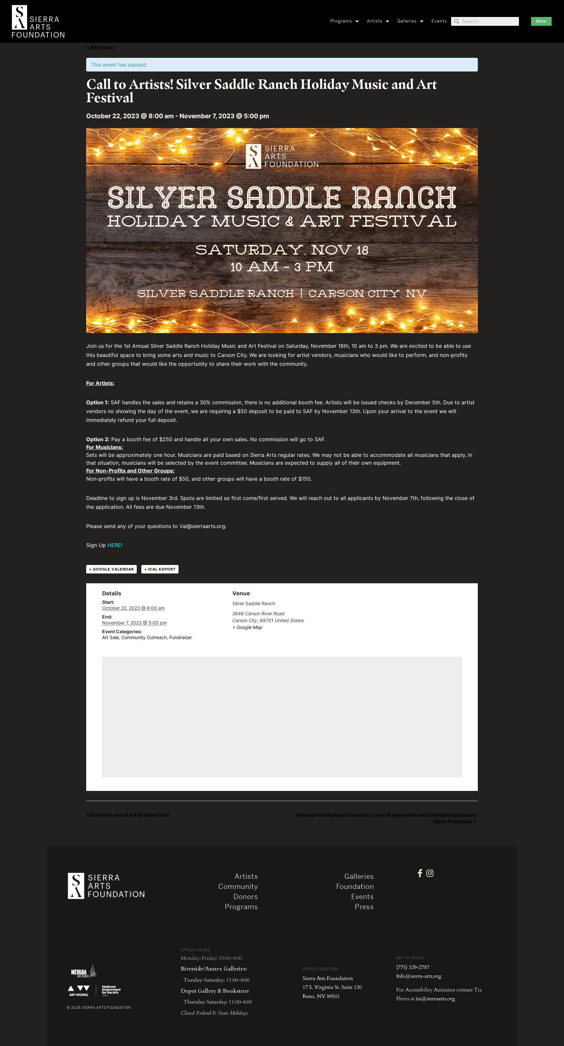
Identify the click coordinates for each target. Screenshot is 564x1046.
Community (238, 886)
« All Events (100, 47)
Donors (245, 897)
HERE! (114, 545)
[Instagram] (430, 873)
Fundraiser (180, 637)
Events (439, 21)
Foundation (355, 886)
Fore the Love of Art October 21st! (128, 815)
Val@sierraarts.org (202, 526)
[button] (541, 21)
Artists (375, 21)
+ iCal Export (160, 569)
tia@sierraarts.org (435, 998)
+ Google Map (247, 627)
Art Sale (110, 637)
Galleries (407, 21)
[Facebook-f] (420, 873)
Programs (341, 21)
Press (364, 907)
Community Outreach (144, 637)
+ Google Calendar (111, 569)
